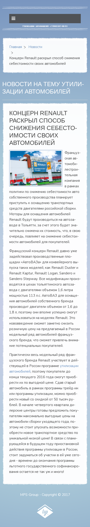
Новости (35, 47)
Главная (15, 47)
